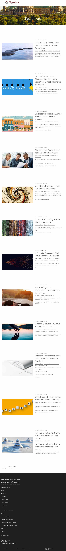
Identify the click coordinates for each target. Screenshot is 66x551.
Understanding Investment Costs (9, 525)
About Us (3, 493)
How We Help (4, 505)
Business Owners (6, 508)
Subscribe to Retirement (7, 469)
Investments (44, 50)
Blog (2, 528)
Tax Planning (47, 155)
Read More (38, 61)
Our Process (5, 499)
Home (2, 490)
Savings (40, 50)
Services (3, 513)
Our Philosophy (5, 502)
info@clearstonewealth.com (10, 543)
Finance (36, 50)
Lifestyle (41, 87)
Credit (60, 402)
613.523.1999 (7, 540)
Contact (3, 531)
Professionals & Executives (8, 511)
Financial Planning (6, 516)
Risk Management (56, 50)
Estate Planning (47, 121)
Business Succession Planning (9, 522)
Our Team (4, 496)
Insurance (57, 363)
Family (51, 121)
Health (36, 365)
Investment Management (7, 519)
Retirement (50, 50)
